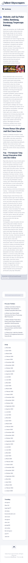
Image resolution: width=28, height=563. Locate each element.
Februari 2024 (9, 426)
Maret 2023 (9, 458)
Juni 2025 (8, 379)
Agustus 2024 (9, 409)
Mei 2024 (8, 417)
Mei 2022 (8, 479)
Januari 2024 (9, 429)
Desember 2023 (10, 432)
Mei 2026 (8, 347)
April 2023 (8, 455)
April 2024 (8, 420)
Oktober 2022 (9, 473)
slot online (7, 528)
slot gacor (7, 502)
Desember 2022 (10, 467)
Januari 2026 (9, 359)
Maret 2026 (9, 353)
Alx (22, 557)
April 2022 (8, 482)
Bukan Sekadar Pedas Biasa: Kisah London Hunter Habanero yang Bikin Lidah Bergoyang (13, 321)
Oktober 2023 (9, 438)
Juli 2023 (8, 447)
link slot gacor (8, 531)
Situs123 (7, 505)
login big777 (8, 508)
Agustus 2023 (9, 444)
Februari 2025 (9, 391)
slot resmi (7, 516)
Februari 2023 (9, 461)
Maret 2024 (9, 423)
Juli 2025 (8, 377)
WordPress (13, 557)
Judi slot (7, 536)
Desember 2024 (10, 397)
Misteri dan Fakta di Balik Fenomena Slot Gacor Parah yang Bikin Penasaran (13, 315)
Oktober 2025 (9, 368)
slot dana (7, 511)
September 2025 (10, 371)
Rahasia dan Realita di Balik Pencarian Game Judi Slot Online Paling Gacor (13, 327)
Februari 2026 (9, 356)
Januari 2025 (9, 394)
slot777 (7, 533)
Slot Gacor (5, 278)
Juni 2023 (8, 450)
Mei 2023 (8, 452)
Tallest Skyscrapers (14, 2)
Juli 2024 (8, 412)
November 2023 (10, 435)
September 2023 (10, 441)
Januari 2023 (9, 464)
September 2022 (10, 476)
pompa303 (7, 525)
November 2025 (10, 365)
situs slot (7, 522)
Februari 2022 (9, 488)
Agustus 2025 (9, 374)
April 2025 (8, 385)
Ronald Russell (17, 276)
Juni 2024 (8, 414)
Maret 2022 (9, 485)
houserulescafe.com (10, 513)
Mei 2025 (8, 382)
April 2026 (8, 350)
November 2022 (10, 470)
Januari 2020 (9, 490)
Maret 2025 (9, 388)
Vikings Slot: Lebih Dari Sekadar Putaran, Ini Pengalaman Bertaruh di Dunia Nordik (14, 334)
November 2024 (10, 400)
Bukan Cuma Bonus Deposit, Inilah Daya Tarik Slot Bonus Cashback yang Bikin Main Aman (13, 308)
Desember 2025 (10, 362)
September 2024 (10, 406)
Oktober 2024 (9, 403)
